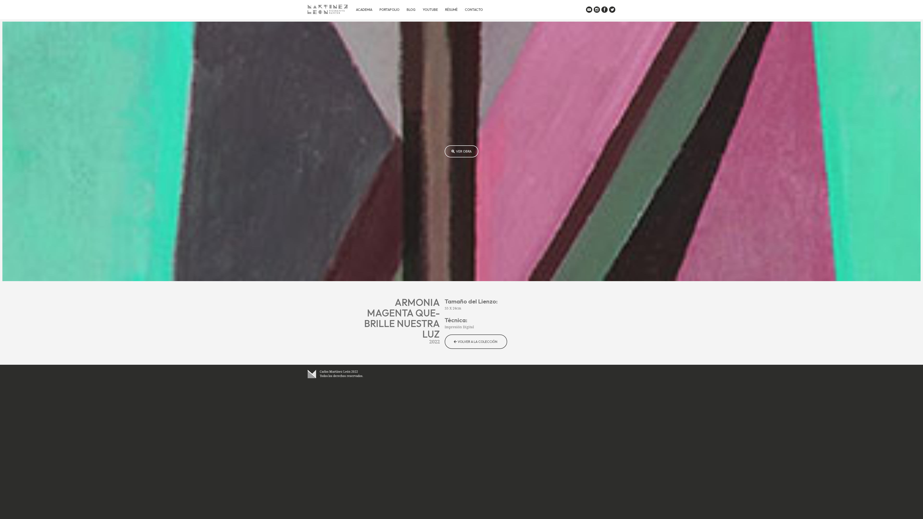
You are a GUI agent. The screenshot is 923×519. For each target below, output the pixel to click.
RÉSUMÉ (451, 9)
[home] (328, 9)
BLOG (411, 9)
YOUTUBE (430, 9)
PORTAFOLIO (389, 9)
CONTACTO (474, 9)
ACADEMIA (364, 9)
